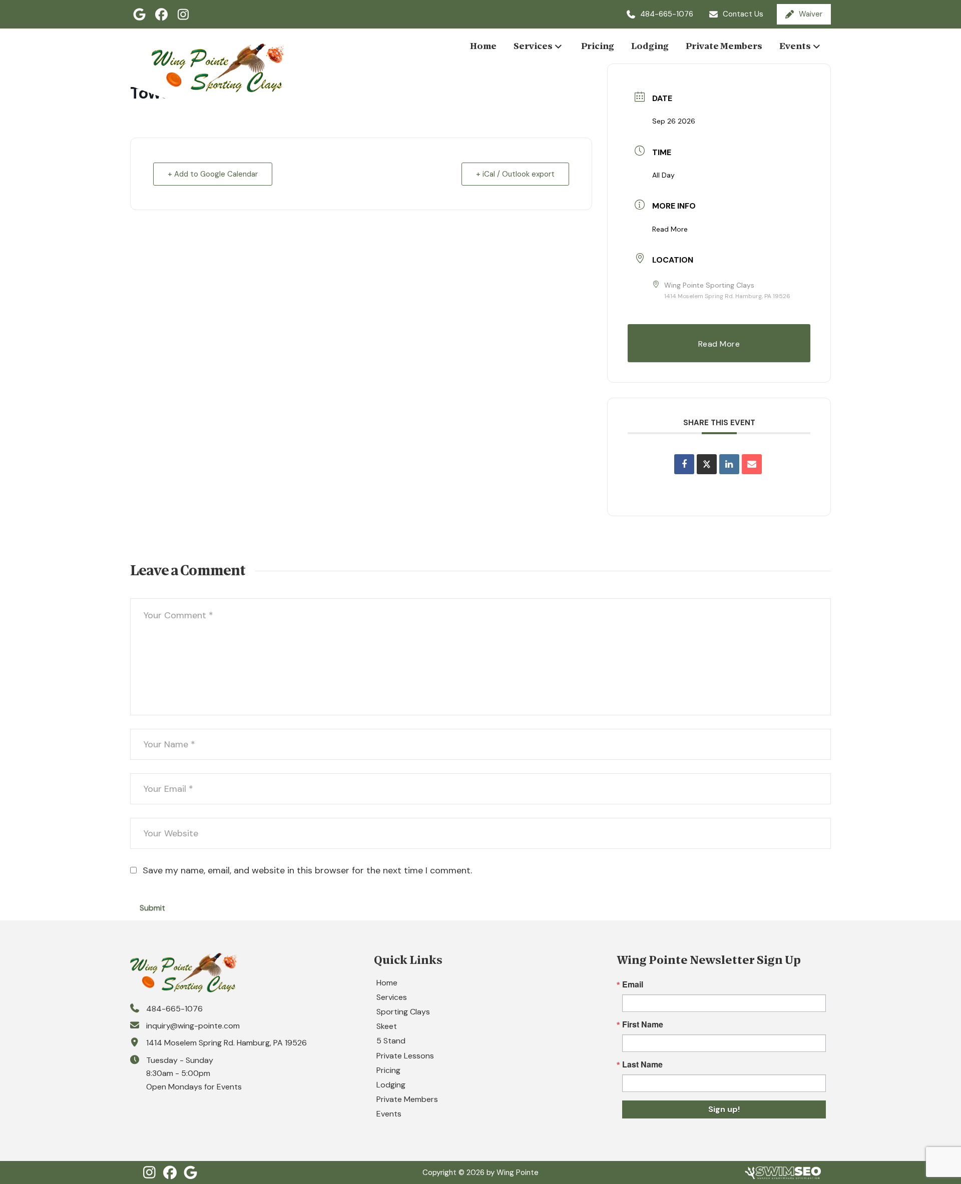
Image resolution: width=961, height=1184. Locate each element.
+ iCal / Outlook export (515, 174)
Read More (670, 229)
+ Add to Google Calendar (213, 174)
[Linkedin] (729, 464)
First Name (642, 1024)
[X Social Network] (707, 464)
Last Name (642, 1064)
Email (632, 984)
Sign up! (724, 1109)
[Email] (752, 464)
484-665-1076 (174, 1008)
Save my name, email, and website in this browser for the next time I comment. (307, 870)
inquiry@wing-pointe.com (193, 1025)
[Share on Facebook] (684, 464)
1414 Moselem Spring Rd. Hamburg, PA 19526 (226, 1042)
